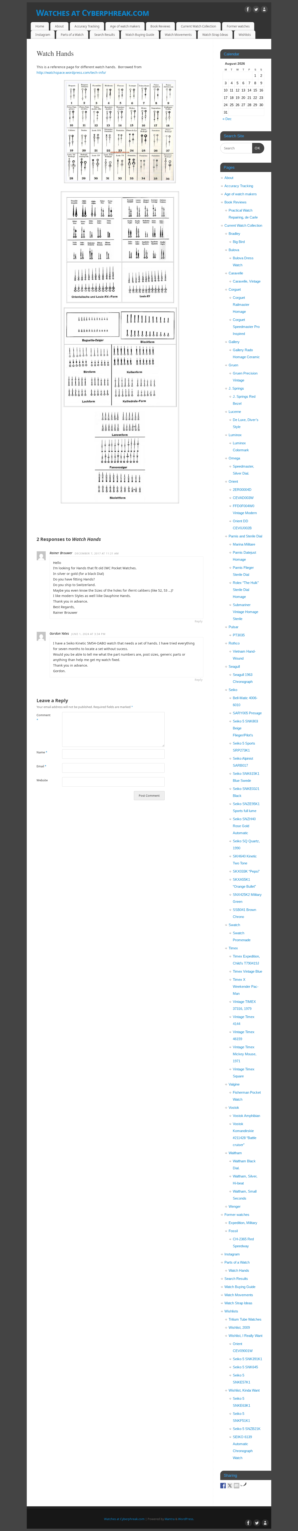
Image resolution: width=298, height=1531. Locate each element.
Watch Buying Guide (139, 35)
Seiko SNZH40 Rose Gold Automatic (244, 826)
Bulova (234, 250)
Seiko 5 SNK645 (245, 1367)
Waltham (235, 1153)
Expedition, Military (243, 1223)
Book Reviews (160, 26)
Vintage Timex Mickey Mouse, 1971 (244, 1054)
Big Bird (239, 242)
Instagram (42, 35)
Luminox (235, 435)
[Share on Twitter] (230, 1485)
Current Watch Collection (198, 26)
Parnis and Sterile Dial (245, 536)
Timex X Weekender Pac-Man (245, 986)
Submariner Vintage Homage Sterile (245, 612)
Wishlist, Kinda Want (244, 1390)
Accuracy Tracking (86, 26)
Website (42, 780)
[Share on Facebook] (223, 1485)
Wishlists (245, 35)
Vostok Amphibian (246, 1116)
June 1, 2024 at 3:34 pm (88, 634)
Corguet (235, 289)
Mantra (170, 1519)
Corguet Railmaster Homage (241, 305)
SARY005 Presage (247, 713)
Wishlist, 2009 (239, 1327)
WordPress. (186, 1519)
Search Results (104, 35)
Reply (199, 621)
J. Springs (236, 388)
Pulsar (233, 627)
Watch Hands (239, 1270)
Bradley (234, 234)
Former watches (238, 26)
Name (42, 752)
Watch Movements (178, 35)
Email (41, 766)
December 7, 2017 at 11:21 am (97, 553)
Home (39, 26)
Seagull (234, 666)
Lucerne (235, 412)
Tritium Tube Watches (245, 1319)
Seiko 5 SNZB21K (247, 1429)
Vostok (234, 1107)
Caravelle (236, 273)
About (59, 26)
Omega (234, 458)
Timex (233, 948)
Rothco (234, 643)
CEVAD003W (243, 498)
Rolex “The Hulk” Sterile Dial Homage (246, 590)
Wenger (234, 1206)
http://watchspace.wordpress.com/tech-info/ (71, 72)
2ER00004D (242, 490)
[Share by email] (236, 1485)
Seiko (233, 690)
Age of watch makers (125, 26)
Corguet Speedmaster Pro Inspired (246, 327)
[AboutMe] (264, 10)
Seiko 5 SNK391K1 (247, 1359)
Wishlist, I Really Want (245, 1336)
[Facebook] (247, 10)
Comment (43, 717)
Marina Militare (244, 544)
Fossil (233, 1231)
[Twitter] (256, 10)
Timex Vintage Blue (247, 971)
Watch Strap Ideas (215, 35)
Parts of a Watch (72, 35)
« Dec (227, 119)
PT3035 (239, 635)
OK (256, 148)
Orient (233, 481)
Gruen (233, 365)
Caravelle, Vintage (247, 281)
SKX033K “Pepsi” (246, 871)
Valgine (234, 1084)
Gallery (234, 342)
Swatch (234, 925)
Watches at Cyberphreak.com (92, 12)
